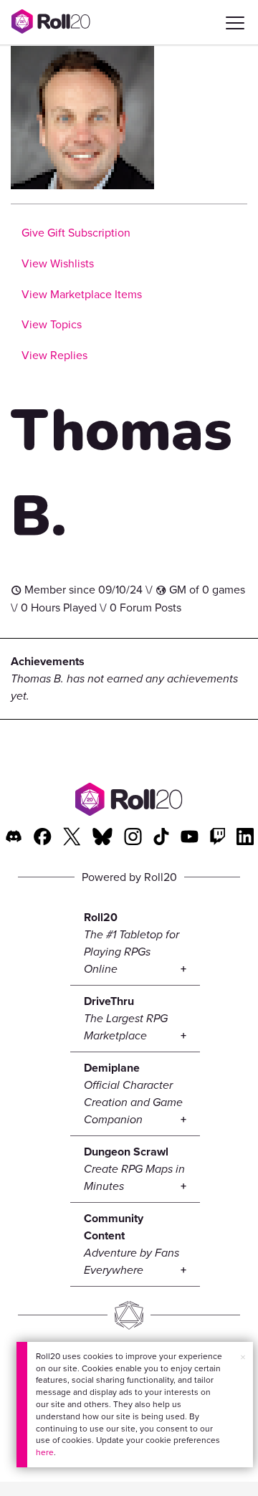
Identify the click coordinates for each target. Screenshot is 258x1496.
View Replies (54, 355)
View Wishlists (58, 263)
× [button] (243, 1357)
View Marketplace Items (82, 294)
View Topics (52, 324)
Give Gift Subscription (76, 232)
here (45, 1452)
